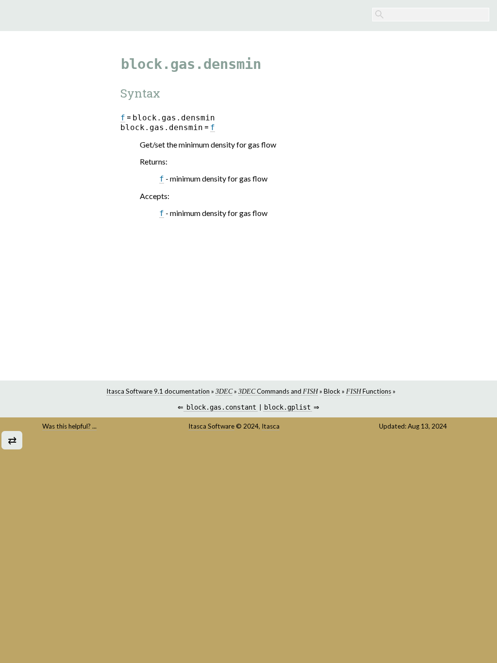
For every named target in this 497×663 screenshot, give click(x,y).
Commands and (278, 391)
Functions (368, 391)
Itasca (271, 426)
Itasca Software (211, 426)
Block (332, 391)
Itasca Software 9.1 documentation (158, 391)
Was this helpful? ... (69, 426)
